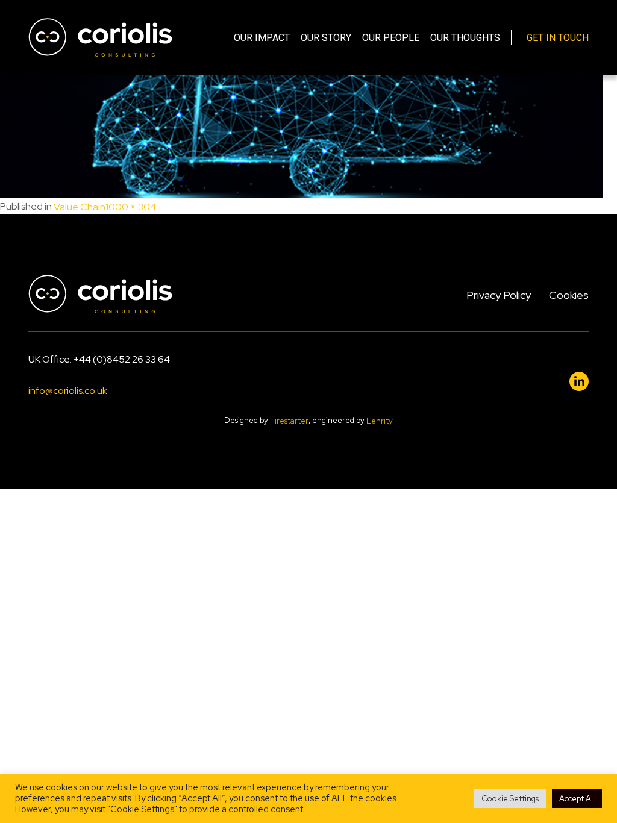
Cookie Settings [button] (510, 798)
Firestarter (289, 421)
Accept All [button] (577, 798)
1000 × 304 (130, 207)
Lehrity (379, 421)
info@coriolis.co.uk (67, 391)
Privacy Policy (498, 295)
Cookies (569, 295)
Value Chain (79, 207)
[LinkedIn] (579, 381)
